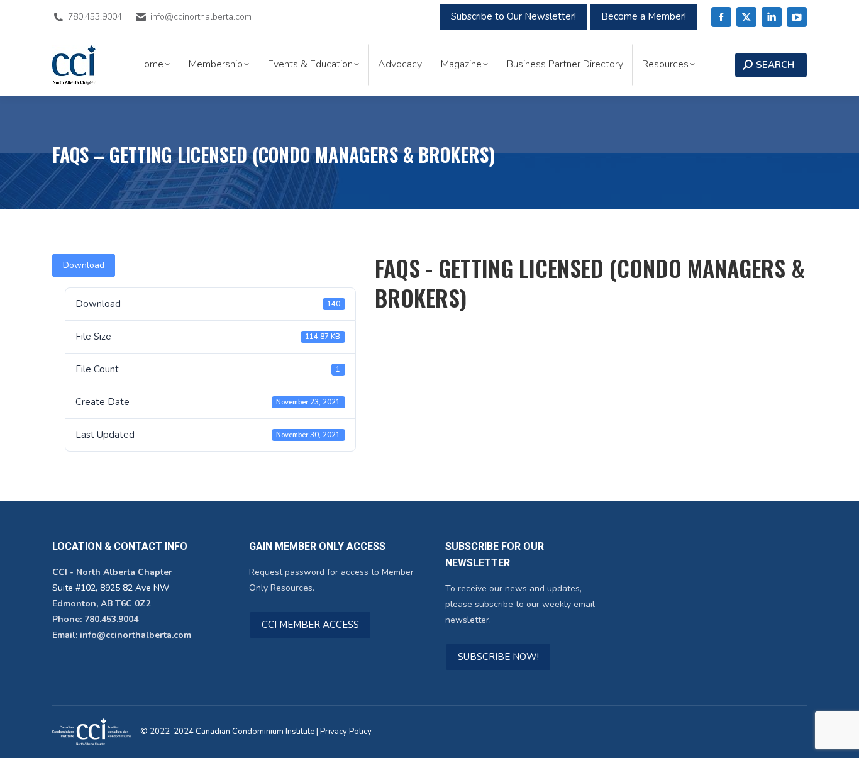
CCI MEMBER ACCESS (310, 624)
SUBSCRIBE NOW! (498, 656)
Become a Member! (643, 16)
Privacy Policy (346, 731)
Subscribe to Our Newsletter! (513, 16)
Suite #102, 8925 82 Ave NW (110, 588)
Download (83, 265)
